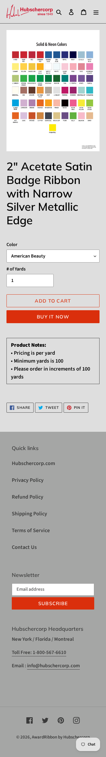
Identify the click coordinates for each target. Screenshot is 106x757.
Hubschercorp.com (33, 463)
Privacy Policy (28, 480)
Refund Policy (27, 497)
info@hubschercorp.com (53, 665)
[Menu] (96, 12)
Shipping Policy (29, 513)
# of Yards (16, 269)
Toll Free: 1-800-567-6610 (39, 652)
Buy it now (53, 317)
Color (11, 244)
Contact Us (24, 547)
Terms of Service (31, 530)
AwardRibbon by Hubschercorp (61, 737)
